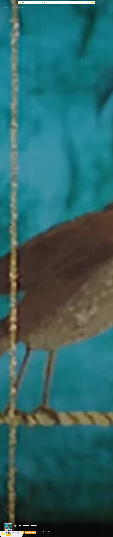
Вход (93, 2)
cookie (15, 532)
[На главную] (22, 3)
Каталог (31, 2)
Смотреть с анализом (31, 532)
